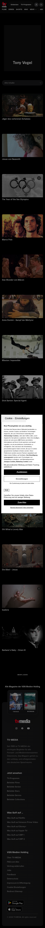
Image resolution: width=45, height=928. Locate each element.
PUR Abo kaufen (22, 502)
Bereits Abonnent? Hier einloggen (21, 507)
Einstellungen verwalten (22, 479)
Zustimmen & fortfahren (22, 472)
